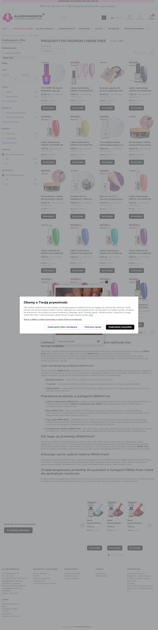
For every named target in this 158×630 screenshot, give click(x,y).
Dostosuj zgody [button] (93, 327)
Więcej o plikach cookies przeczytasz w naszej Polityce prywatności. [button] (53, 319)
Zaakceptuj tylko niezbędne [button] (62, 327)
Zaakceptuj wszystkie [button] (120, 327)
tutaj (91, 315)
